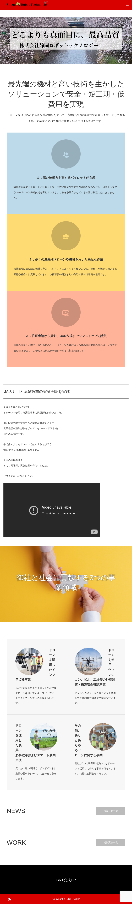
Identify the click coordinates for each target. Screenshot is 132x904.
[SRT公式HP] (27, 4)
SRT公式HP (66, 880)
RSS (9, 898)
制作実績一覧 (110, 842)
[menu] (127, 5)
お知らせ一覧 (110, 810)
